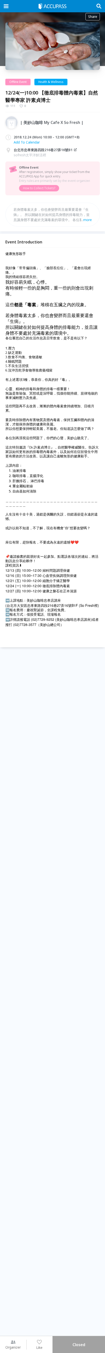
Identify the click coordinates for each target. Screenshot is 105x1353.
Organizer (13, 1347)
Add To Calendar (27, 142)
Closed (79, 1344)
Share (92, 16)
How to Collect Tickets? (39, 188)
